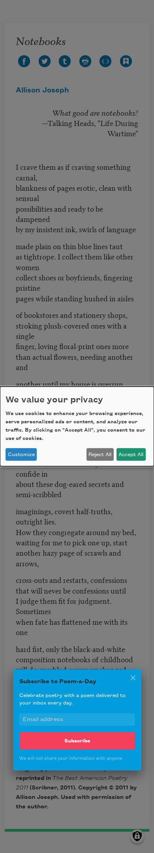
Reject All (99, 454)
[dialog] (77, 426)
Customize (21, 454)
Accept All (130, 454)
